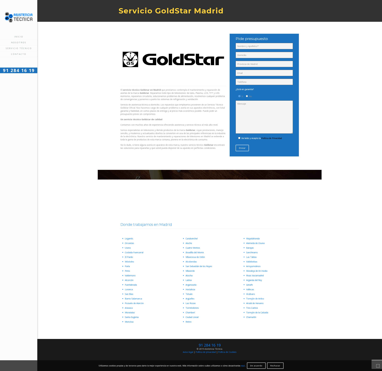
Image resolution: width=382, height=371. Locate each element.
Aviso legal (188, 352)
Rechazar (275, 365)
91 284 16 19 (210, 345)
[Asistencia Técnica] (18, 17)
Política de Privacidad (271, 138)
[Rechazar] (378, 366)
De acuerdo (256, 365)
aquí (243, 365)
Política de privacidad (205, 352)
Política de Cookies (227, 352)
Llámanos (209, 196)
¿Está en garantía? (245, 89)
